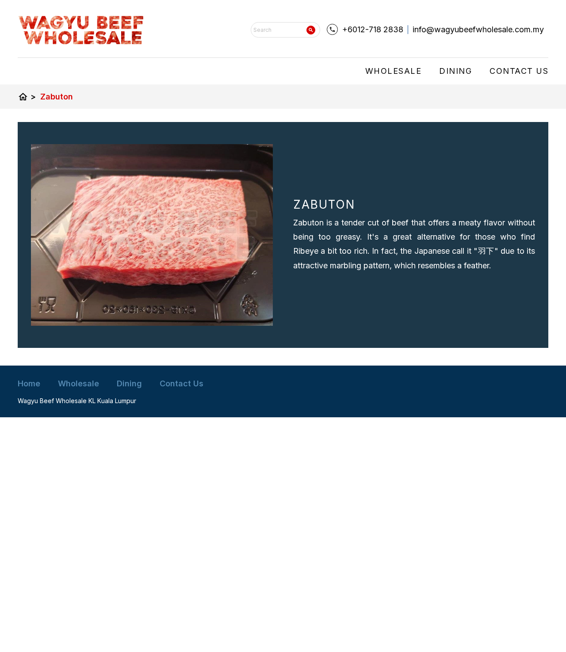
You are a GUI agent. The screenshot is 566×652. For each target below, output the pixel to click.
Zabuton (56, 96)
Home (29, 383)
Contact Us (519, 71)
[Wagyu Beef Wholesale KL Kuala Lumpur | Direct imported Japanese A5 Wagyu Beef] (81, 30)
